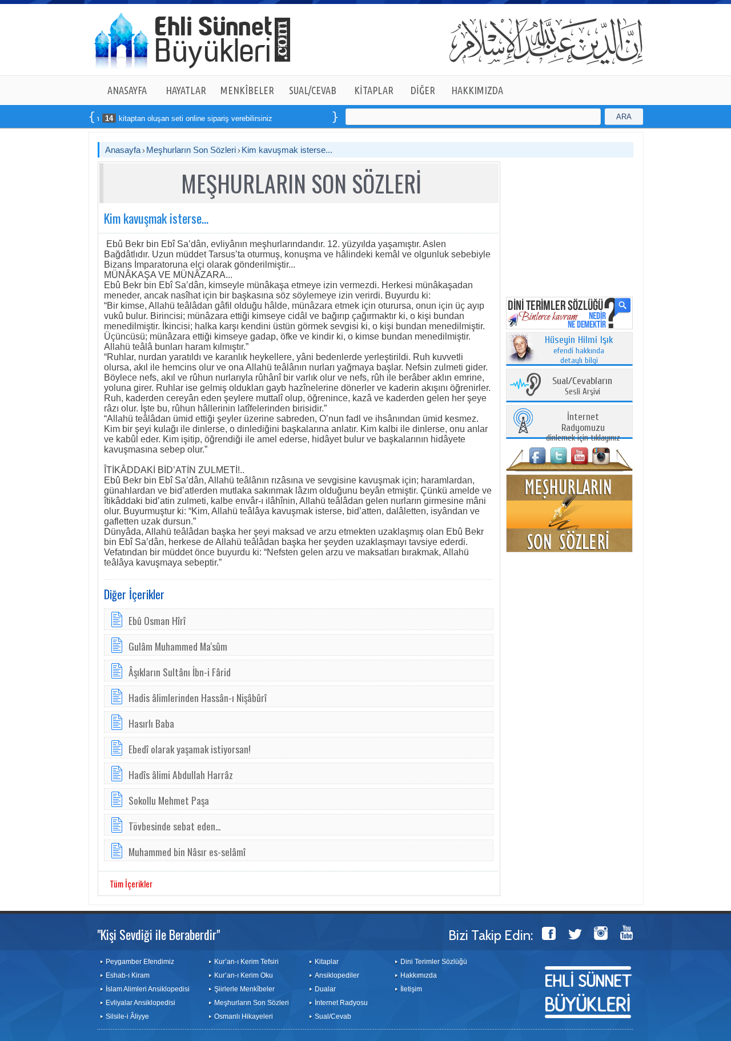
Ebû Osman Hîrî (157, 620)
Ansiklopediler (337, 975)
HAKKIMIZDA (477, 90)
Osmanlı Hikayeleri (243, 1016)
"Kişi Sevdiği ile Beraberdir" (158, 934)
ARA (624, 116)
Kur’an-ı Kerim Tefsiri (246, 962)
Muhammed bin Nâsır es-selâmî (187, 851)
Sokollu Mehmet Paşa (168, 800)
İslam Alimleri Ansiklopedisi (148, 989)
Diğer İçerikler (134, 594)
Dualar (325, 989)
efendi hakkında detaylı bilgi (579, 350)
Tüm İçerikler (131, 883)
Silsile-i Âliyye (127, 1016)
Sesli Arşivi (582, 387)
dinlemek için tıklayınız (583, 428)
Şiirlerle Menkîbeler (244, 989)
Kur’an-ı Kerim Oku (243, 975)
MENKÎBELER (247, 90)
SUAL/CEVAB (312, 90)
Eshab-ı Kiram (128, 975)
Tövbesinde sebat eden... (174, 825)
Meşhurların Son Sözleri (191, 150)
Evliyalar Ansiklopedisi (140, 1003)
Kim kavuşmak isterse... (287, 150)
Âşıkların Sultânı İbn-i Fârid (179, 671)
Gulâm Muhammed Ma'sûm (177, 646)
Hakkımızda (418, 975)
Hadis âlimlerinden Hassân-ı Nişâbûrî (197, 697)
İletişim (411, 989)
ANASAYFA (127, 90)
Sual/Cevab (333, 1016)
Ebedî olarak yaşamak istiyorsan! (189, 748)
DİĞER (423, 90)
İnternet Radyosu (341, 1003)
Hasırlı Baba (151, 723)
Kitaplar (327, 962)
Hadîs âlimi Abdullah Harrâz (180, 774)
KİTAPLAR (373, 90)
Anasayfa (122, 150)
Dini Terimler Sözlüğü (433, 962)
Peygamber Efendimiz (140, 962)
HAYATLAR (186, 90)
